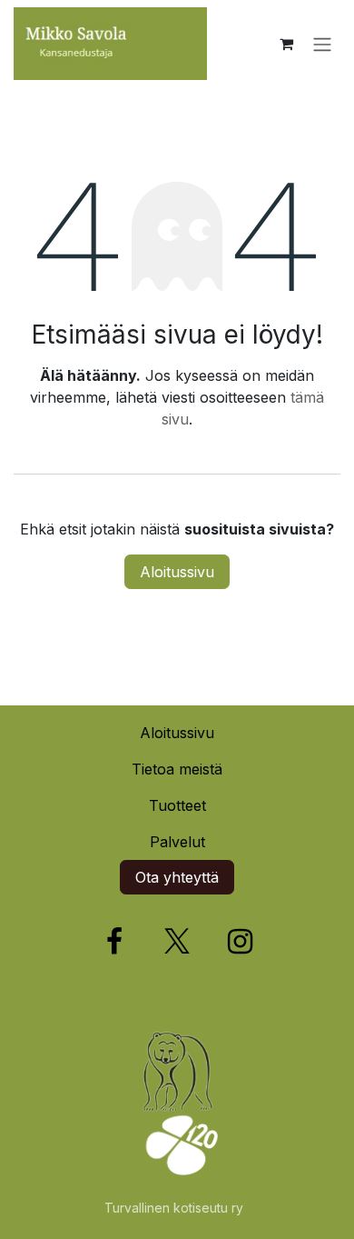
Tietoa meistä (177, 769)
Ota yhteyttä (177, 877)
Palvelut (177, 842)
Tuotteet (177, 805)
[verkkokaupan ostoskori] (286, 43)
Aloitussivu (177, 572)
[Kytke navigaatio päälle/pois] (322, 44)
